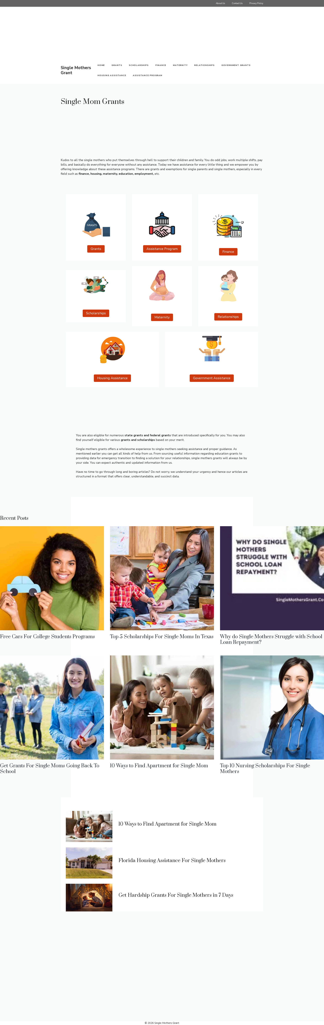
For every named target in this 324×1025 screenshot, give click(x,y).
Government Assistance (211, 378)
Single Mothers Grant (76, 70)
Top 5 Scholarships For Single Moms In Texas (161, 636)
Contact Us (237, 3)
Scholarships (139, 65)
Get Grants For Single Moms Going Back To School (49, 769)
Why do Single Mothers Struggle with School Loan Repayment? (271, 639)
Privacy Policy (256, 3)
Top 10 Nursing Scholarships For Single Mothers (265, 769)
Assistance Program (147, 75)
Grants (117, 65)
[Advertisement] (101, 31)
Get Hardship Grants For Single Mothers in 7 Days (175, 895)
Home (101, 65)
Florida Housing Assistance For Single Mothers (172, 860)
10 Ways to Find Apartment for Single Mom (159, 766)
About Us (220, 3)
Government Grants (236, 65)
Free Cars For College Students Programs (47, 636)
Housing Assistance (112, 75)
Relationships (204, 65)
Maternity (180, 65)
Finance (160, 65)
